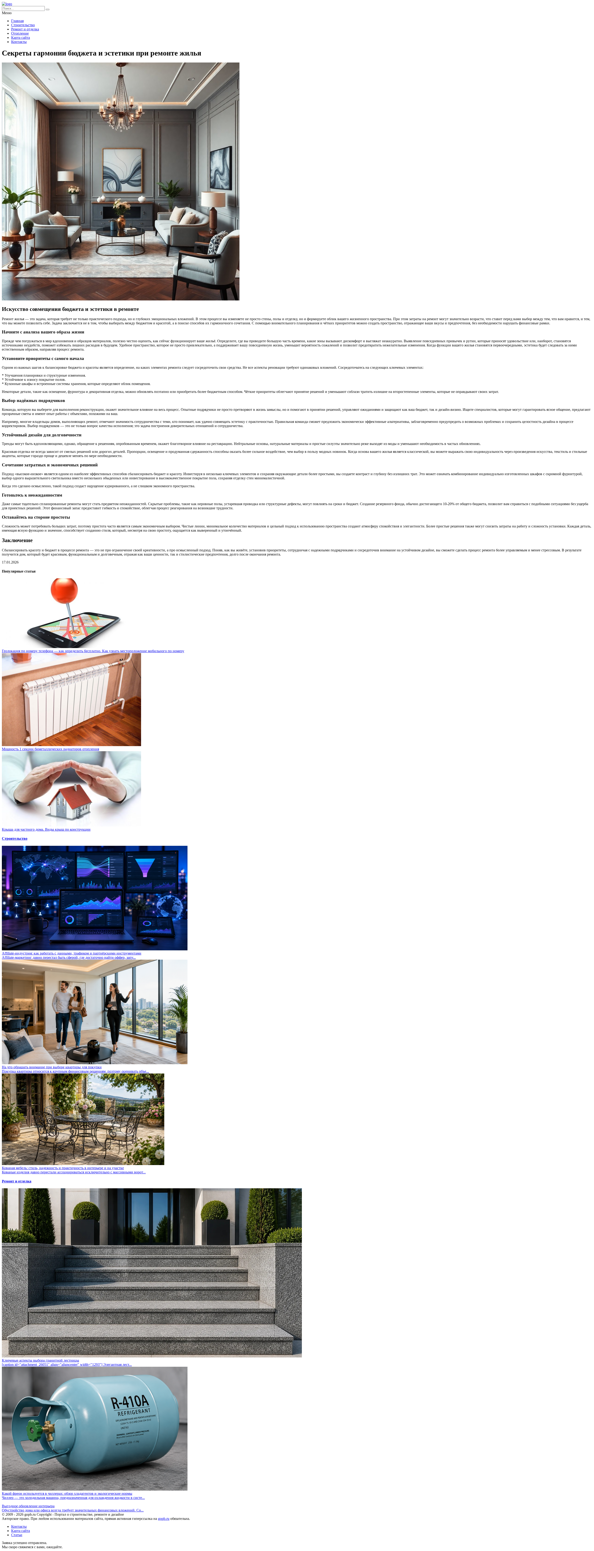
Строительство (23, 25)
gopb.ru (163, 1519)
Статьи (16, 1535)
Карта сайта (20, 38)
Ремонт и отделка (25, 29)
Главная (17, 21)
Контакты (19, 42)
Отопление (20, 33)
